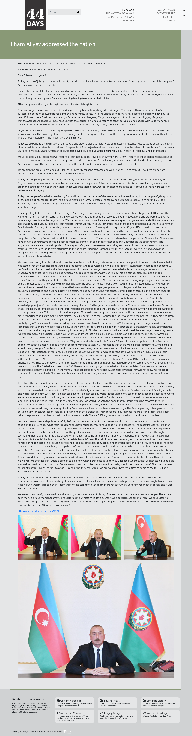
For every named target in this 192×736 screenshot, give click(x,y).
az (184, 15)
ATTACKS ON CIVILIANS (121, 17)
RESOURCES (168, 17)
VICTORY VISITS (166, 9)
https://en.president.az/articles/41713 (39, 511)
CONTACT (170, 20)
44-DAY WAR (127, 9)
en (184, 11)
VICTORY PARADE (165, 13)
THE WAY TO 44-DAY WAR (120, 13)
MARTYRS (128, 20)
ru (184, 19)
